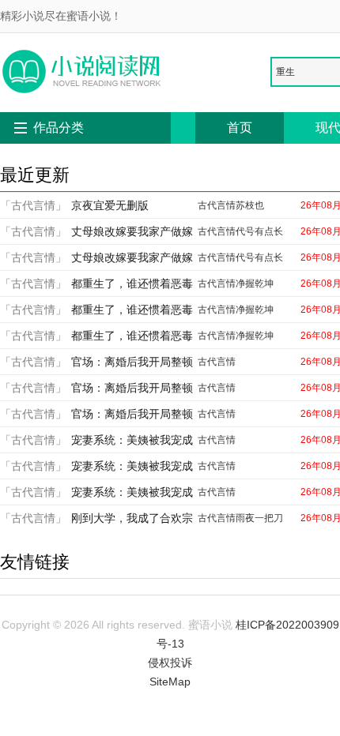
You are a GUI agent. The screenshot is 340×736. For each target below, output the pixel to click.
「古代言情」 (33, 205)
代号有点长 (259, 231)
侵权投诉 (170, 662)
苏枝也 (250, 205)
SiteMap (170, 681)
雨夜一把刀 (259, 518)
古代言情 (217, 205)
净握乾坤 (255, 283)
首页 (239, 127)
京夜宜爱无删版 (110, 205)
